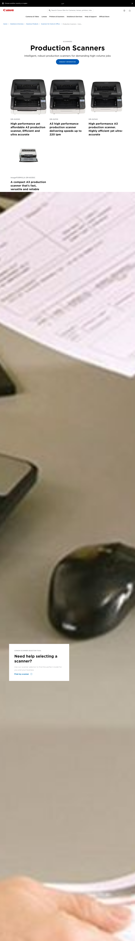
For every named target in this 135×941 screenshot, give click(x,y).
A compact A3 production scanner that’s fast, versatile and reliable (28, 186)
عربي (62, 3)
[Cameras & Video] (40, 16)
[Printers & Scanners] (65, 16)
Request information (67, 61)
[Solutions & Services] (83, 16)
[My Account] (124, 10)
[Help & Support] (97, 16)
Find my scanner (21, 674)
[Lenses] (48, 16)
